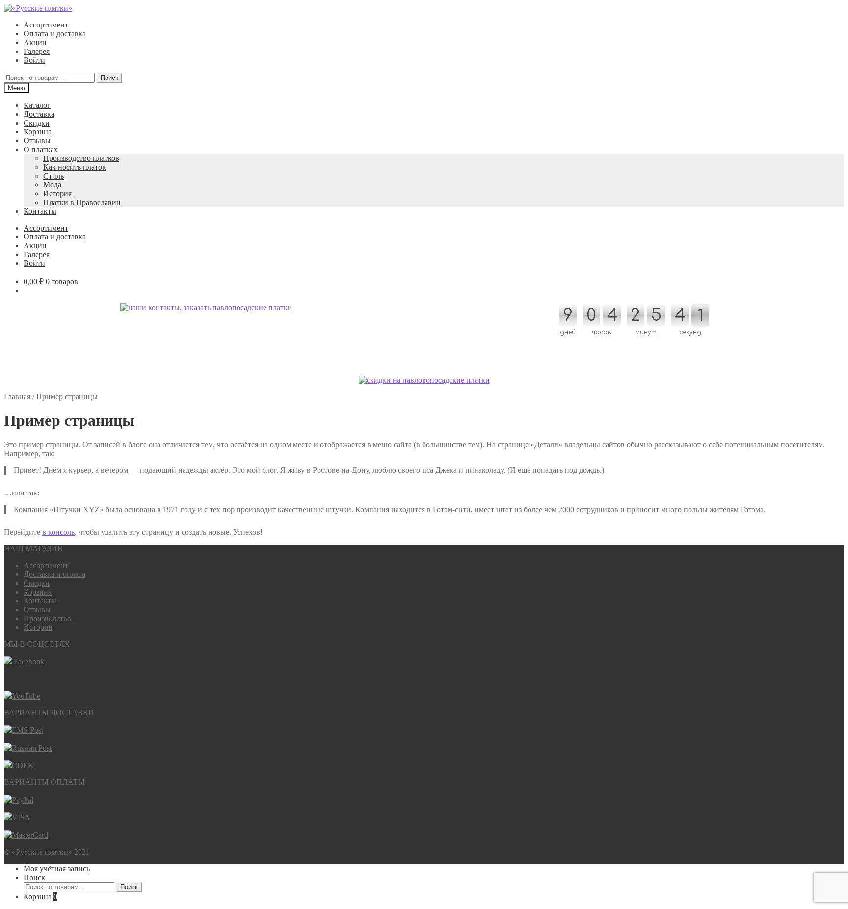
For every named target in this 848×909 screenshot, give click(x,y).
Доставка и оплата (54, 574)
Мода (52, 185)
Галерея (37, 51)
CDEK (23, 765)
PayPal (22, 800)
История (57, 193)
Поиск (109, 77)
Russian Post (32, 748)
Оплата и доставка (55, 33)
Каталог (37, 105)
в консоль (58, 532)
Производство (47, 618)
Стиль (53, 176)
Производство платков (81, 158)
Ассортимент (46, 25)
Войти (34, 60)
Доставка (39, 114)
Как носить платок (74, 167)
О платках (41, 149)
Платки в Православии (82, 202)
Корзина (38, 132)
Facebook (29, 661)
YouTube (26, 696)
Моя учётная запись (57, 868)
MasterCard (30, 835)
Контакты (40, 211)
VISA (21, 817)
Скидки (37, 123)
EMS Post (27, 730)
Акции (35, 42)
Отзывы (37, 140)
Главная (17, 396)
